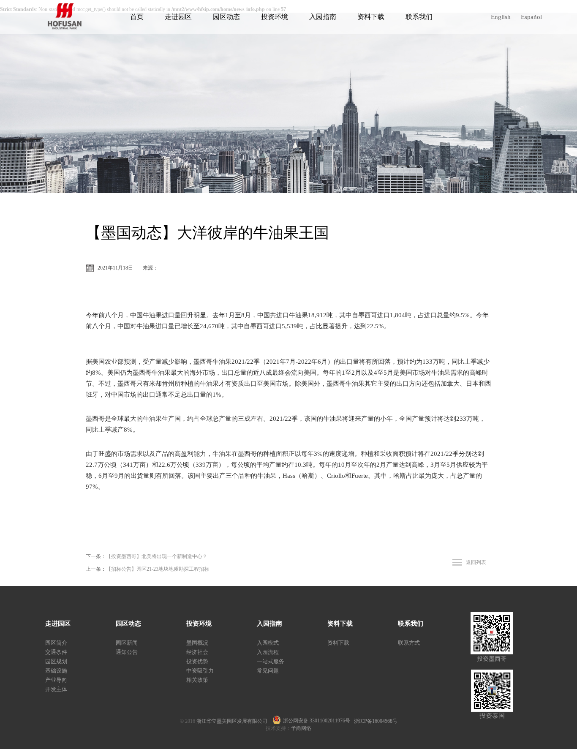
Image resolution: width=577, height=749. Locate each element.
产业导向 (56, 680)
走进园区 (178, 16)
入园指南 (322, 16)
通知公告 (127, 652)
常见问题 (268, 670)
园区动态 (226, 16)
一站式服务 (270, 661)
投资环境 (274, 16)
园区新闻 (127, 643)
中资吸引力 (200, 670)
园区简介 (56, 643)
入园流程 (268, 652)
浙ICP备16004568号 (375, 721)
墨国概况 (197, 643)
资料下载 (370, 16)
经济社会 (197, 652)
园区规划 (56, 661)
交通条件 (56, 652)
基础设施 (56, 670)
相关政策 (197, 680)
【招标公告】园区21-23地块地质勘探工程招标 (157, 569)
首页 (137, 16)
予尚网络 (301, 728)
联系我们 (419, 16)
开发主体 (56, 689)
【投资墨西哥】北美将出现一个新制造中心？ (156, 556)
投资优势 (197, 661)
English (501, 17)
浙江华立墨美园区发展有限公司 (234, 721)
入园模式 (268, 643)
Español (531, 17)
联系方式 (409, 643)
